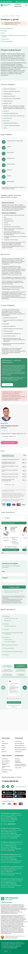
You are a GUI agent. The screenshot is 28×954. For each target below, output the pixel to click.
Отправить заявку (14, 587)
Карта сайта (18, 767)
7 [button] (20, 698)
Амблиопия (7, 616)
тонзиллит (5, 125)
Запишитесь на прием (7, 377)
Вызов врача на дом (20, 747)
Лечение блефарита (7, 41)
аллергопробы (15, 289)
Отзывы (4, 747)
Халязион (6, 654)
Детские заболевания (10, 15)
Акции (3, 745)
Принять (6, 951)
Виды (3, 33)
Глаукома (6, 629)
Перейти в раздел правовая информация (14, 706)
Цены (3, 749)
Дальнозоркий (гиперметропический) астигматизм (13, 633)
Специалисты (18, 741)
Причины (4, 30)
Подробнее (7, 384)
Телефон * (5, 578)
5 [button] (16, 698)
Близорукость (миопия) (10, 626)
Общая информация (7, 28)
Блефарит (6, 624)
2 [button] (9, 698)
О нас (3, 741)
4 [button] (14, 698)
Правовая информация (18, 761)
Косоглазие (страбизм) (9, 641)
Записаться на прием (9, 442)
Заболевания (18, 751)
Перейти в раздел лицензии (14, 702)
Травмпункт (5, 771)
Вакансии (17, 758)
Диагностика (5, 39)
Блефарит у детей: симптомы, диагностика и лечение (14, 36)
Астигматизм (7, 620)
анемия (5, 127)
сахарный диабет (7, 118)
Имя (3, 571)
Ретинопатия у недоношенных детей (13, 651)
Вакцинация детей (19, 745)
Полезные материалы (20, 749)
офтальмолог (13, 24)
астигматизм (15, 274)
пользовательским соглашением (11, 592)
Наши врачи (5, 743)
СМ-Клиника (5, 758)
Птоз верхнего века (9, 648)
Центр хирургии (6, 761)
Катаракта (6, 637)
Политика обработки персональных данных (20, 765)
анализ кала (5, 288)
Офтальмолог (5, 430)
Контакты (4, 751)
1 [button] (7, 698)
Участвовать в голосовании (11, 938)
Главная (3, 15)
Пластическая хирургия (5, 763)
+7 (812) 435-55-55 (7, 1)
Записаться (18, 4)
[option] (14, 688)
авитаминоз (6, 120)
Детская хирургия (19, 743)
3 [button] (12, 698)
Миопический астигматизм (11, 645)
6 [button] (18, 698)
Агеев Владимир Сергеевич (10, 426)
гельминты (6, 111)
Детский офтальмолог (8, 258)
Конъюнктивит (8, 639)
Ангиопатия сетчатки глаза (11, 618)
